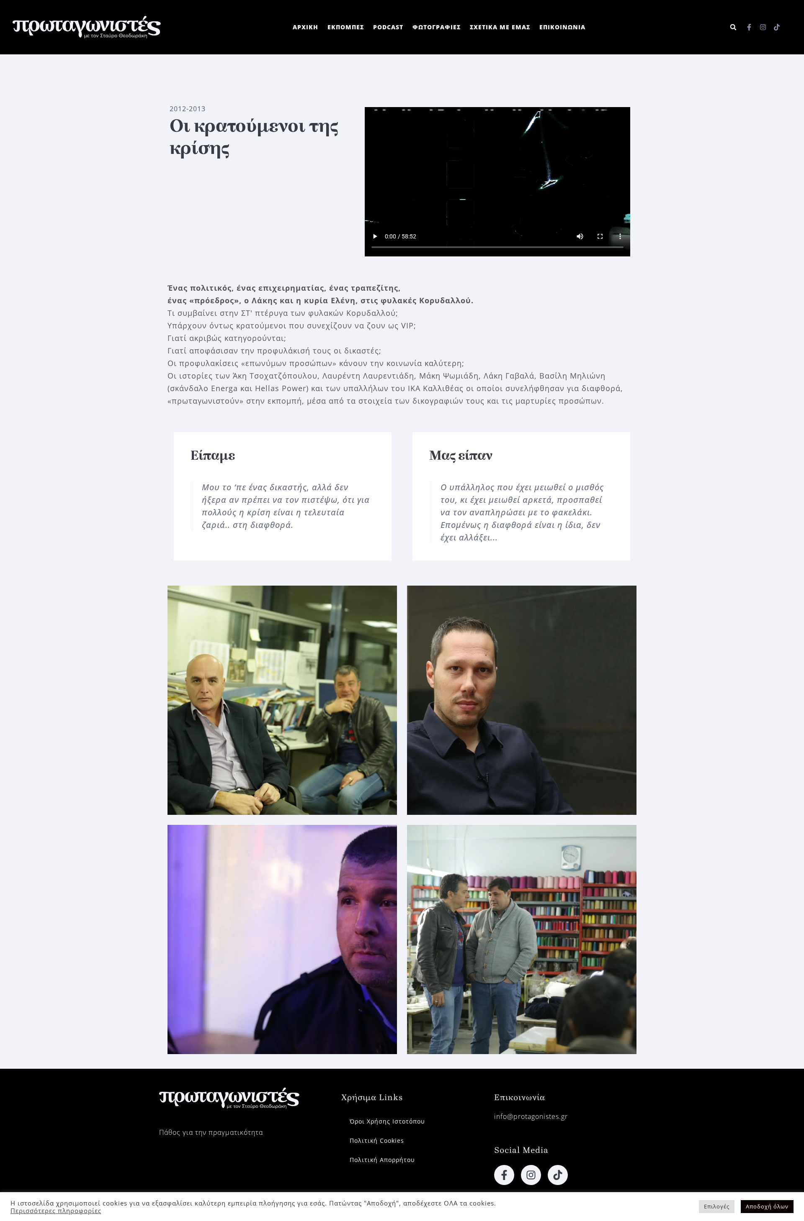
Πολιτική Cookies (377, 1140)
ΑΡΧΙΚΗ (305, 27)
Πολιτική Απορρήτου (382, 1160)
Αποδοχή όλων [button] (767, 1206)
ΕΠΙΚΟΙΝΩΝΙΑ (562, 27)
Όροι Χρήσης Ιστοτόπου (387, 1121)
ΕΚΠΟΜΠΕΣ (345, 27)
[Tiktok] (776, 27)
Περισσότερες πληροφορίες (55, 1210)
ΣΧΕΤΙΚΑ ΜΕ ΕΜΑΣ (500, 27)
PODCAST (388, 27)
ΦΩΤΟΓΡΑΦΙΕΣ (436, 27)
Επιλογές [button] (716, 1206)
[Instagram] (763, 27)
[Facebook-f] (749, 27)
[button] (733, 27)
